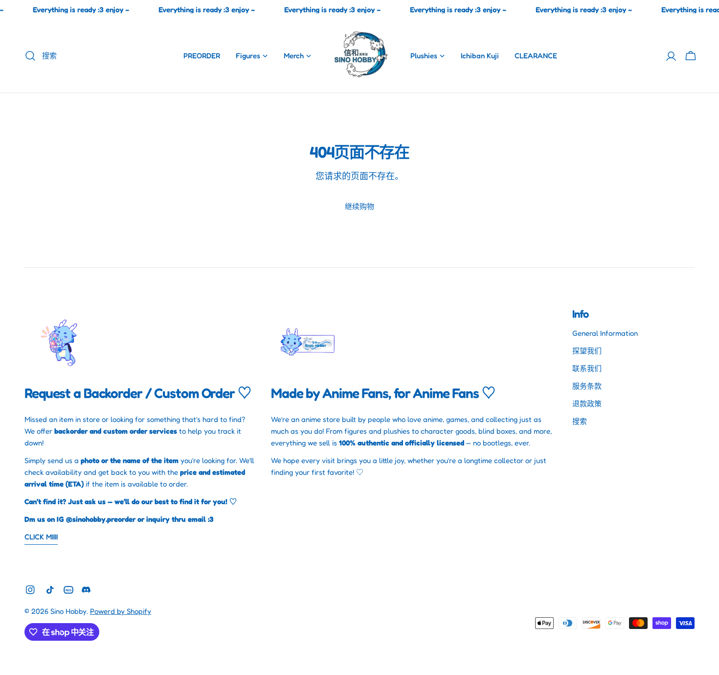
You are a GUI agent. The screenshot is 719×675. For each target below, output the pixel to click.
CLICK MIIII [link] (41, 536)
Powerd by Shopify (120, 611)
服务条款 (587, 386)
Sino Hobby (68, 611)
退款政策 (587, 403)
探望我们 (587, 350)
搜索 (579, 421)
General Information (605, 333)
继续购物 (359, 206)
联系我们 (587, 368)
